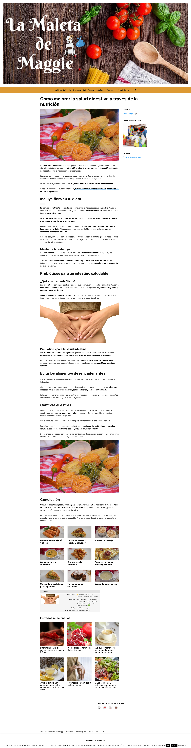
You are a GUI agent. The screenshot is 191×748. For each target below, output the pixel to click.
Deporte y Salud (79, 90)
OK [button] (168, 745)
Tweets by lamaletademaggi (132, 157)
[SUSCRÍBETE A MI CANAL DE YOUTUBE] (110, 707)
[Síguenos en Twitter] (99, 707)
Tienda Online (123, 90)
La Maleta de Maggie (63, 90)
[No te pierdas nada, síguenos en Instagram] (116, 707)
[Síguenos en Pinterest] (104, 707)
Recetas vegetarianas (96, 90)
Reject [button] (174, 745)
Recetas (110, 90)
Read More (182, 745)
